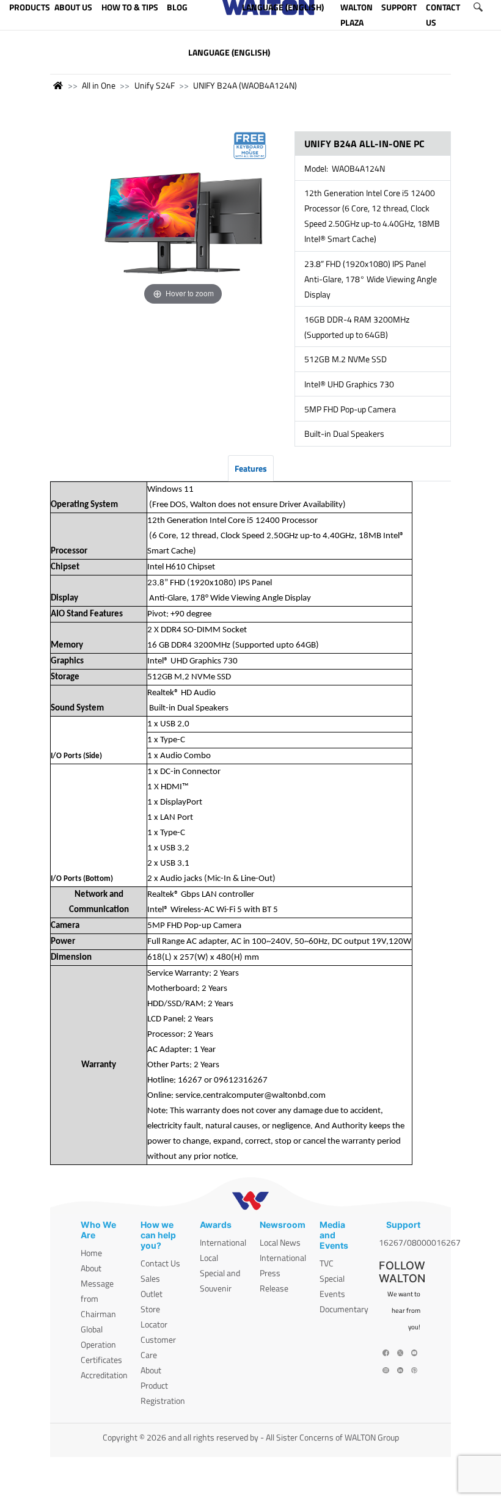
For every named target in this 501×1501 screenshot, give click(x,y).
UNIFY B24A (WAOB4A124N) (245, 85)
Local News (280, 1242)
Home (91, 1252)
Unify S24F (154, 85)
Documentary (344, 1308)
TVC (327, 1263)
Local (209, 1257)
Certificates (101, 1359)
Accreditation (104, 1374)
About (91, 1268)
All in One (98, 85)
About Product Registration (163, 1385)
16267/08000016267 (420, 1242)
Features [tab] (251, 468)
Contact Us (160, 1263)
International (223, 1242)
